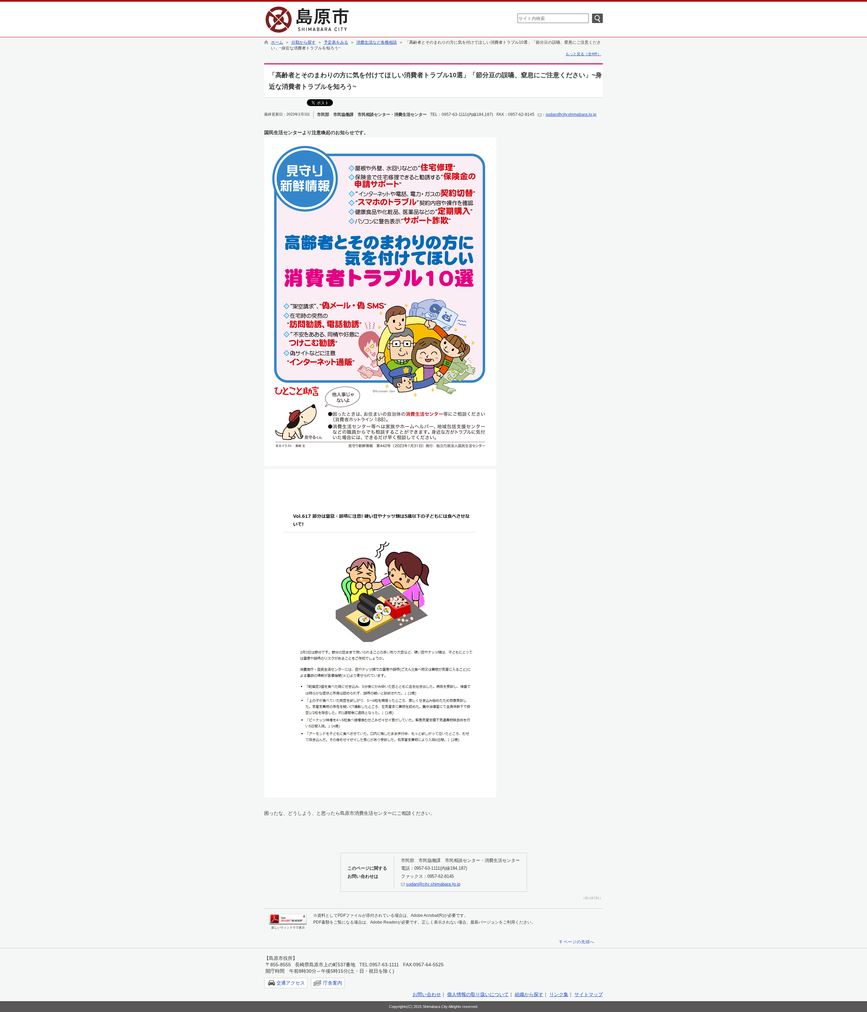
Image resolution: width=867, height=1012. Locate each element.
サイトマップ (588, 994)
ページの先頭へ (579, 942)
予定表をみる (336, 42)
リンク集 (558, 994)
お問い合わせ (427, 994)
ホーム (277, 42)
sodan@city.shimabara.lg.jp (571, 114)
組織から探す (529, 994)
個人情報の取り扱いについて (478, 994)
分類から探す (303, 42)
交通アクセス (290, 983)
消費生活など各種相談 (376, 42)
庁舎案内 (332, 983)
